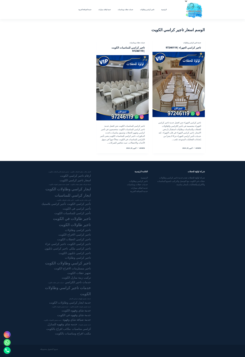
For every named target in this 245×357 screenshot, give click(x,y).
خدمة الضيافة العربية (84, 9)
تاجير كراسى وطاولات (78, 230)
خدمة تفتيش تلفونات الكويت (60, 307)
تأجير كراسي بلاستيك (53, 204)
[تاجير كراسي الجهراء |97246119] (178, 84)
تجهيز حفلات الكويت (79, 273)
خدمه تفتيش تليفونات (84, 325)
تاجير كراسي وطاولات (147, 9)
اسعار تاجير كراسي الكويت (75, 180)
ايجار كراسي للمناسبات (73, 195)
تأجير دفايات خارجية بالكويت (83, 200)
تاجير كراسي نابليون (56, 248)
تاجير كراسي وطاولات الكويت (68, 263)
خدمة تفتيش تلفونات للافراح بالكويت (80, 307)
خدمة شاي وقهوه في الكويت (74, 315)
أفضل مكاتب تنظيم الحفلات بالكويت (80, 172)
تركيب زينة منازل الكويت (76, 277)
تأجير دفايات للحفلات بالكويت (65, 200)
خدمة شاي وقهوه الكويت (76, 310)
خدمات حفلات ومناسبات (125, 9)
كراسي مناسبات (81, 329)
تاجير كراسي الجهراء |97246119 (183, 47)
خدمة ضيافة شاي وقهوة (77, 319)
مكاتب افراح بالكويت (58, 329)
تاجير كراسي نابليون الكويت (75, 253)
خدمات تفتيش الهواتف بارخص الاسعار (80, 299)
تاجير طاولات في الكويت (72, 218)
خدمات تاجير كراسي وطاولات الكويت (68, 290)
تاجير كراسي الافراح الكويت (74, 234)
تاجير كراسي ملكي (80, 248)
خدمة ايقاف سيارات (104, 9)
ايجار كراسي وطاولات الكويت (68, 188)
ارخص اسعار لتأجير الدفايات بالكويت (58, 172)
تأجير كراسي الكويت (79, 204)
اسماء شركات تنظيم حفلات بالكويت (80, 184)
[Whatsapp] (7, 342)
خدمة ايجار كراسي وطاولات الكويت (70, 302)
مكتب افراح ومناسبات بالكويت (73, 333)
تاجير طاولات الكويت (75, 224)
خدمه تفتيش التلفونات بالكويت (53, 320)
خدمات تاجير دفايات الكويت (56, 283)
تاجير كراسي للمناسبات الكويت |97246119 (128, 49)
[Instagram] (7, 334)
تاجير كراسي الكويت (79, 244)
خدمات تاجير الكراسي (78, 282)
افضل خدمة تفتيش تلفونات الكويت (59, 184)
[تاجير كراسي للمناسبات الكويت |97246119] (122, 87)
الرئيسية (164, 9)
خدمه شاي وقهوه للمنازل (62, 324)
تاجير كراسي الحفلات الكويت (74, 239)
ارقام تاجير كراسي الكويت (75, 175)
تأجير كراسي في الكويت (77, 208)
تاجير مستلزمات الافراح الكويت (72, 268)
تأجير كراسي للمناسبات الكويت (72, 213)
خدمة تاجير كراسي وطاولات (192, 43)
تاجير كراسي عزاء (55, 244)
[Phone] (7, 350)
